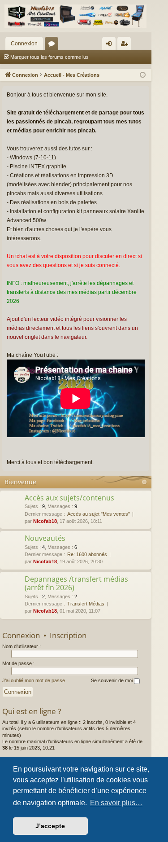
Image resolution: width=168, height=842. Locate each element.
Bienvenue (20, 482)
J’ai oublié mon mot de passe (33, 680)
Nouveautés (45, 538)
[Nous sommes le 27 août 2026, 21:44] (143, 75)
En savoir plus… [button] (116, 803)
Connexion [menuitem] (111, 45)
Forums (53, 45)
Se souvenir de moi (112, 680)
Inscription (68, 635)
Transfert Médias (85, 603)
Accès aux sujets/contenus (69, 498)
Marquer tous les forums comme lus (49, 57)
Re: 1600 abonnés (87, 554)
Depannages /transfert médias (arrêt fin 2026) (76, 583)
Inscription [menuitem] (126, 45)
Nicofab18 (45, 521)
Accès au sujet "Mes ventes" (98, 514)
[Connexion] (75, 16)
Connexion (24, 43)
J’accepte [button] (50, 825)
